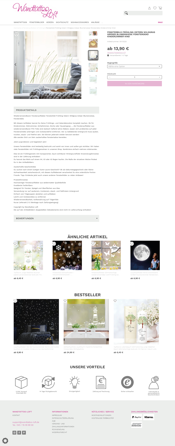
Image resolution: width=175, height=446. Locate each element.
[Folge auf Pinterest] (24, 433)
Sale (160, 22)
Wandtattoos (20, 22)
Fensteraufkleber (29, 28)
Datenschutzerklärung (63, 418)
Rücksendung (58, 429)
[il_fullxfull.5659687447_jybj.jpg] (47, 65)
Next (76, 65)
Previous (15, 65)
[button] (16, 33)
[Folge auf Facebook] (19, 433)
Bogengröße (112, 63)
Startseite (17, 28)
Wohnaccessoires (80, 22)
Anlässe (95, 22)
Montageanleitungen (101, 415)
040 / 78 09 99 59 (25, 425)
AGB (53, 421)
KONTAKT (16, 415)
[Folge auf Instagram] (14, 433)
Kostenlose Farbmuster (103, 418)
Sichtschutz (62, 22)
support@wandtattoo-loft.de (25, 422)
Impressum (57, 415)
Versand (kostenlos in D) (116, 52)
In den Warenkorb (134, 83)
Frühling (41, 28)
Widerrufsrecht (59, 432)
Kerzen (50, 22)
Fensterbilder (36, 22)
